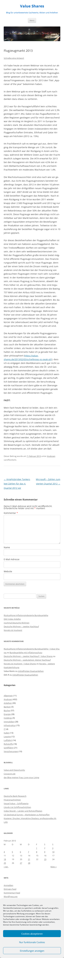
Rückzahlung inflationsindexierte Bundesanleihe (26, 615)
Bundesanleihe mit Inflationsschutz (26, 652)
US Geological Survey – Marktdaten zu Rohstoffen (27, 814)
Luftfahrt (8, 740)
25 (5, 863)
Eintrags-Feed (10, 889)
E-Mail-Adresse (11, 559)
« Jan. (6, 866)
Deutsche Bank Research (15, 796)
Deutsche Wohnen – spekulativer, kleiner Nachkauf (27, 660)
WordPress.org (10, 896)
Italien (6, 732)
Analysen (51, 456)
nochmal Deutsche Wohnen (16, 622)
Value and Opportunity (14, 770)
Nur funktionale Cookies (32, 942)
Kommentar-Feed (12, 892)
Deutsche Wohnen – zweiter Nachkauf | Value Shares (28, 656)
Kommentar (11, 512)
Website (8, 571)
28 (29, 863)
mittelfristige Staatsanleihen (31, 671)
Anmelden (8, 885)
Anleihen (8, 703)
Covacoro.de (9, 773)
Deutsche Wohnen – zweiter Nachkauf (21, 626)
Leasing (7, 736)
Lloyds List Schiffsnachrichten (17, 807)
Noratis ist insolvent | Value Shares (20, 663)
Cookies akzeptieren (32, 933)
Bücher (7, 710)
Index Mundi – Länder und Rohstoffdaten (23, 811)
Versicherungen (11, 751)
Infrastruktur (10, 725)
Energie (7, 714)
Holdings (8, 718)
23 (45, 859)
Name (7, 547)
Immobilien (9, 721)
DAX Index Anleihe (12, 619)
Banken (7, 706)
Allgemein (8, 695)
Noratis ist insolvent (13, 630)
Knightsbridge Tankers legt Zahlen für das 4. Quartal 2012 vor (17, 483)
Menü (32, 20)
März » (53, 866)
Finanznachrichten (12, 799)
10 (53, 851)
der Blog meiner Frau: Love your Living (21, 777)
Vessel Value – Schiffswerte (16, 803)
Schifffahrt (8, 747)
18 (5, 859)
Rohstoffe (8, 744)
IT (4, 729)
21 (29, 859)
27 (21, 863)
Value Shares (32, 6)
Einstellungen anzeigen (32, 950)
